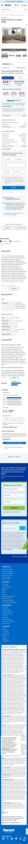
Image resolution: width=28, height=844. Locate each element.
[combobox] (14, 9)
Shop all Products (6, 579)
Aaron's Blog (5, 631)
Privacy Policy (15, 511)
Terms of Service (6, 511)
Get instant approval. (14, 1)
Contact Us (5, 588)
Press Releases (5, 640)
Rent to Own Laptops (7, 575)
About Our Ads (5, 635)
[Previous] (1, 459)
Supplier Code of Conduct (8, 621)
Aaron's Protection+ (6, 586)
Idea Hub (4, 615)
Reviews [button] (10, 383)
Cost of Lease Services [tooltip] (7, 139)
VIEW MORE (14, 288)
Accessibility (5, 607)
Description (6, 251)
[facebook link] (3, 838)
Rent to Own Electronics (7, 571)
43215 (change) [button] (19, 73)
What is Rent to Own (7, 598)
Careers (4, 637)
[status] (14, 473)
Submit (13, 187)
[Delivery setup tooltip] (7, 241)
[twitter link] (8, 838)
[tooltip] (7, 146)
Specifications (7, 294)
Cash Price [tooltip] (4, 137)
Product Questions (7, 431)
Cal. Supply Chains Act (7, 611)
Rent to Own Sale (6, 577)
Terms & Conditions (6, 148)
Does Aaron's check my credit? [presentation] (11, 345)
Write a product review (16, 383)
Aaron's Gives (5, 633)
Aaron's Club (5, 584)
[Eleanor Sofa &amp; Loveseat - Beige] (5, 55)
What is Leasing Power (8, 600)
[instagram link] (20, 838)
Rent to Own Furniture (7, 569)
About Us (4, 629)
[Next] (27, 459)
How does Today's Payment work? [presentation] (12, 367)
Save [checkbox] (26, 25)
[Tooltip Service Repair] (20, 241)
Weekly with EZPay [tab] (7, 78)
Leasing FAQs (6, 340)
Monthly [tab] (20, 78)
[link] (7, 64)
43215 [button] (14, 214)
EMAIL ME (14, 508)
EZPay (3, 590)
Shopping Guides (6, 609)
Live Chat (4, 594)
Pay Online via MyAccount (8, 596)
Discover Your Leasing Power (9, 602)
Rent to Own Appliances (8, 573)
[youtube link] (16, 838)
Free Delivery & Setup (7, 613)
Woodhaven (5, 17)
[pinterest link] (12, 838)
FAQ (3, 592)
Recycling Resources (7, 619)
